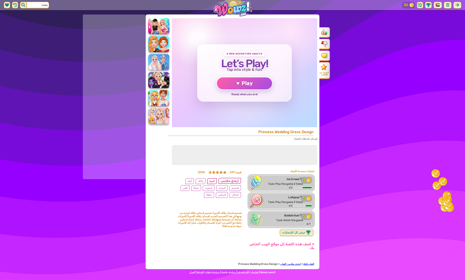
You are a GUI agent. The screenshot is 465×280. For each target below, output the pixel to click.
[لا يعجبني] (324, 44)
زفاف (200, 181)
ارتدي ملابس (230, 181)
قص (185, 188)
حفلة (209, 194)
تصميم (235, 188)
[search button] (23, 5)
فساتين (222, 194)
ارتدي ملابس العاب (290, 264)
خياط (196, 188)
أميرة (212, 181)
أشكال (235, 194)
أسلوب (208, 188)
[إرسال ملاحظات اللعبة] (305, 139)
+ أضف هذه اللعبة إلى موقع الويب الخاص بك (281, 246)
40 (405, 5)
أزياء (189, 181)
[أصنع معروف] (324, 55)
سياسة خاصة (228, 272)
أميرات (222, 188)
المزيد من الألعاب (324, 73)
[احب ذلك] (324, 32)
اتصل (192, 272)
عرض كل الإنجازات (294, 232)
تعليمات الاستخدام (248, 272)
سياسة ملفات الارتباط (208, 272)
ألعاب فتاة (308, 264)
